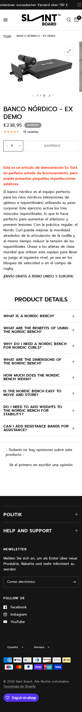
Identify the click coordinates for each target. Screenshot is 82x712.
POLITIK (12, 514)
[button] (41, 464)
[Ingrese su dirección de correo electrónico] (74, 582)
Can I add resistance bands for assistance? (36, 428)
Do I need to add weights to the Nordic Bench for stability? (32, 410)
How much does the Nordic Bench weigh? (31, 377)
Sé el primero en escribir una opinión (41, 465)
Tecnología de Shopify (19, 686)
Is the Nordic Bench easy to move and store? (32, 393)
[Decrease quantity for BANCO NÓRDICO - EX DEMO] (7, 146)
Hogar (7, 36)
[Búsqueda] (69, 20)
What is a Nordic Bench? (28, 316)
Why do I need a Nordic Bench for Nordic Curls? (35, 345)
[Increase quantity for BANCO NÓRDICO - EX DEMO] (19, 146)
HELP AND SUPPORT (27, 530)
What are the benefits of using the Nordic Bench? (35, 330)
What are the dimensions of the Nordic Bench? (32, 361)
